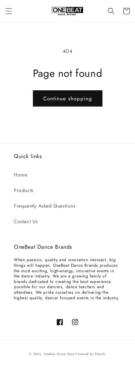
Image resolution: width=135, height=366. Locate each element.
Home (20, 174)
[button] (8, 11)
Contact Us (26, 221)
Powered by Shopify (91, 354)
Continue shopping (67, 98)
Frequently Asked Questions (45, 205)
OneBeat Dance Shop (59, 354)
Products (24, 190)
